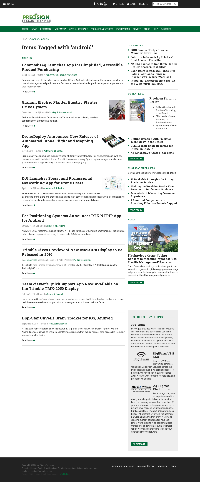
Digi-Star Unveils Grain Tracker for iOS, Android (67, 318)
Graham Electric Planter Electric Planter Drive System (59, 104)
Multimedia (60, 29)
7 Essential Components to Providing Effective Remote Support (154, 202)
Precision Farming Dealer (162, 100)
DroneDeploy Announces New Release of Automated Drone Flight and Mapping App (60, 141)
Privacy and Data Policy (122, 466)
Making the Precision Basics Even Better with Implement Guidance (153, 188)
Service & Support (55, 294)
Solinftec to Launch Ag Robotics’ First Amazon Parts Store (152, 58)
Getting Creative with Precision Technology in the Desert (151, 140)
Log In (133, 4)
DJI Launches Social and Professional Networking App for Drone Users (57, 180)
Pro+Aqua (138, 324)
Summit (137, 29)
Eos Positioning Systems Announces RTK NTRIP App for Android (71, 218)
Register (144, 4)
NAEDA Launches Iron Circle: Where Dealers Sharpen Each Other (154, 65)
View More (136, 158)
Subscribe (166, 29)
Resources (46, 29)
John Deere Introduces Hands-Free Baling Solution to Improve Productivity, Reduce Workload (153, 73)
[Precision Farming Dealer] (137, 109)
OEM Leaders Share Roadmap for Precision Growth (152, 147)
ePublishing (65, 474)
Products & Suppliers (102, 29)
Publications (123, 29)
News (34, 29)
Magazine (163, 466)
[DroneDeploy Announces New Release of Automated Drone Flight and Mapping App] (113, 141)
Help (155, 29)
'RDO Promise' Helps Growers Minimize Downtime (149, 51)
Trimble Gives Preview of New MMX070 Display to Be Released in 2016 (72, 252)
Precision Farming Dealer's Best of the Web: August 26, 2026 (153, 82)
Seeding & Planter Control (60, 112)
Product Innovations (68, 75)
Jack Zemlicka (30, 260)
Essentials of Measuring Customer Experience (153, 195)
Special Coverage (78, 29)
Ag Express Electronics (161, 387)
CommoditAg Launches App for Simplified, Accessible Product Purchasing (72, 67)
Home (24, 39)
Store (147, 29)
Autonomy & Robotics (53, 151)
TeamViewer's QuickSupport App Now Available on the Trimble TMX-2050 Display (70, 286)
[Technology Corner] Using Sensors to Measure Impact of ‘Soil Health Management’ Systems (152, 259)
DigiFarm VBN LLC (163, 355)
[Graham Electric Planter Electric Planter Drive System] (117, 109)
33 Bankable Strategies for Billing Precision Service (152, 181)
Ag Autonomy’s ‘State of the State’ (152, 152)
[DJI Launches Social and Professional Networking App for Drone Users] (113, 183)
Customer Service (146, 466)
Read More (27, 91)
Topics (10, 4)
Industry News (52, 75)
